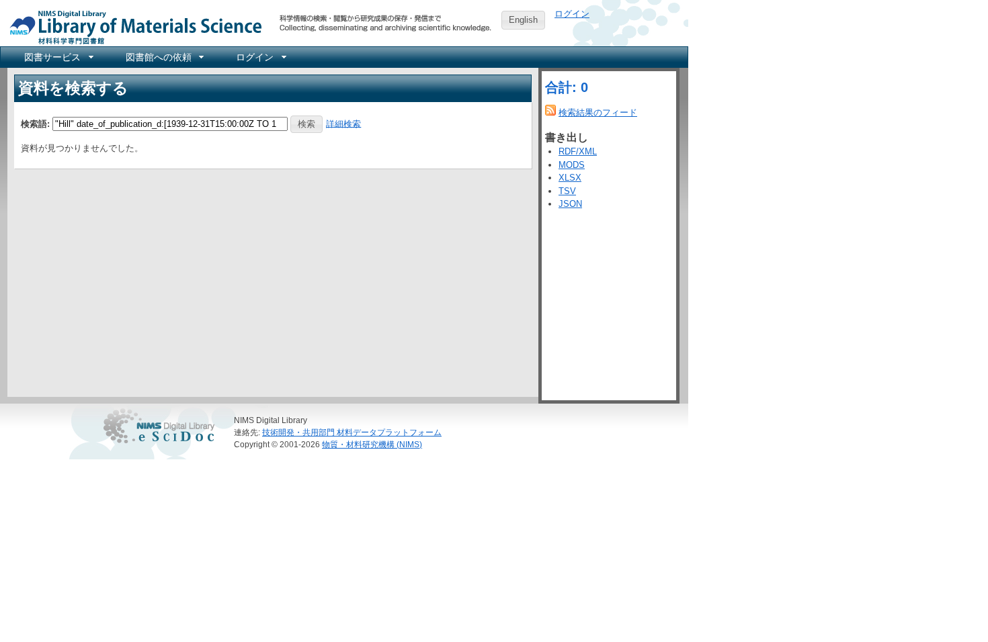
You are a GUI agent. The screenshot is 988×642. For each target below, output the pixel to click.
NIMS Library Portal (131, 26)
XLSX (570, 178)
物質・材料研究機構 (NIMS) (372, 444)
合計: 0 (566, 87)
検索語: (35, 123)
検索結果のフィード (598, 112)
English (523, 20)
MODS (572, 165)
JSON (570, 204)
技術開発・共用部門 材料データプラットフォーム (352, 432)
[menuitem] (57, 57)
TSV (567, 191)
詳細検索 (343, 123)
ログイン (571, 14)
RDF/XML (578, 151)
